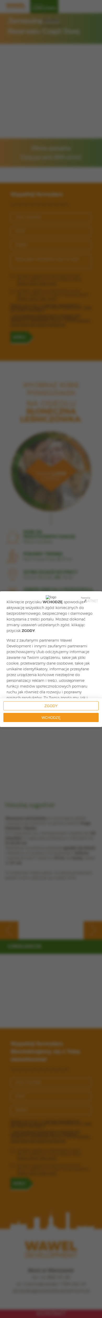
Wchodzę (51, 718)
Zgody (51, 706)
